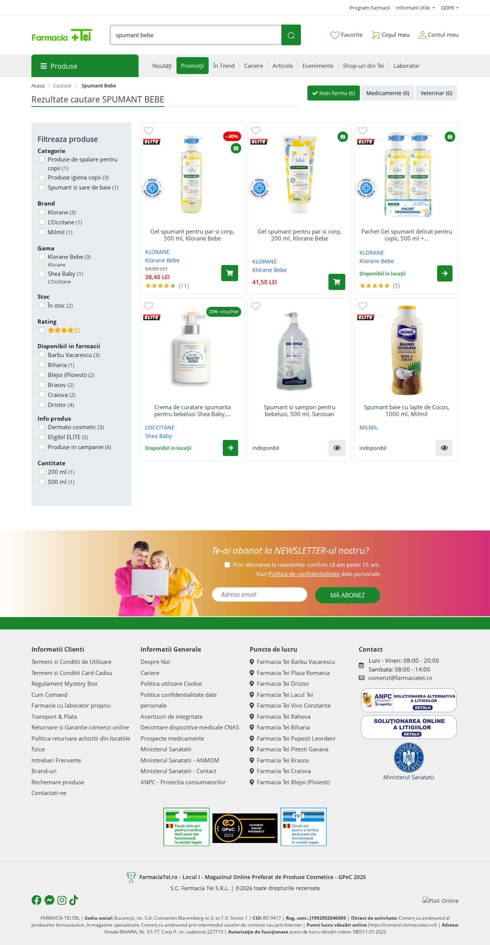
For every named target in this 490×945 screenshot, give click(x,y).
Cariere (149, 673)
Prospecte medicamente (172, 738)
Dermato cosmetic (76, 427)
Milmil (60, 232)
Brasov (61, 385)
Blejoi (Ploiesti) (71, 375)
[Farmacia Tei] (62, 34)
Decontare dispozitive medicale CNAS (189, 727)
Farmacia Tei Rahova (283, 716)
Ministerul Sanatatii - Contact (178, 771)
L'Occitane (65, 222)
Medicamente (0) (387, 93)
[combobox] (195, 35)
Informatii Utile (413, 7)
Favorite (351, 34)
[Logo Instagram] (61, 900)
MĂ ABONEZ (347, 595)
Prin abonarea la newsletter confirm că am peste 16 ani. (306, 564)
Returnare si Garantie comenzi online (80, 727)
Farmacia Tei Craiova (284, 771)
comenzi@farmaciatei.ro (400, 678)
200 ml (61, 472)
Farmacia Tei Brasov (283, 760)
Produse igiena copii (78, 177)
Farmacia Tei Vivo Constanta (293, 705)
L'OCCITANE (160, 427)
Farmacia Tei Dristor (283, 683)
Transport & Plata (54, 716)
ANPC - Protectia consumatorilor (183, 782)
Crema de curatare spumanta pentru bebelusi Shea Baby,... (192, 410)
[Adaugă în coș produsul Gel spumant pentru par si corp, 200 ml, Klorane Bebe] (336, 282)
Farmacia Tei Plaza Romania (293, 673)
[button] (444, 273)
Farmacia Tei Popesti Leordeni (296, 738)
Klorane (62, 212)
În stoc (60, 305)
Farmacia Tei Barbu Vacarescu (296, 661)
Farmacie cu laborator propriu (71, 705)
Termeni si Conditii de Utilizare (71, 661)
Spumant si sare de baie (83, 187)
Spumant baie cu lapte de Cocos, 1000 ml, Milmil (406, 410)
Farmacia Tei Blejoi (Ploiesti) (293, 782)
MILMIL (368, 427)
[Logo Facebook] (36, 900)
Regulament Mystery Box (64, 683)
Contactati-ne (48, 793)
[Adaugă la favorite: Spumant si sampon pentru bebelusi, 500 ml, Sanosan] (255, 305)
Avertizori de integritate (171, 716)
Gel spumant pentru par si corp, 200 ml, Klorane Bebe (299, 235)
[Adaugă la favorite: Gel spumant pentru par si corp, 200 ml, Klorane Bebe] (255, 130)
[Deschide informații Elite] (152, 141)
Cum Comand (49, 694)
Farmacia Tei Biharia (283, 727)
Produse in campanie (79, 447)
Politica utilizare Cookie (171, 683)
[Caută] (291, 35)
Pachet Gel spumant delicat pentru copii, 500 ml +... (406, 235)
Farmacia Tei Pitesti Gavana (292, 749)
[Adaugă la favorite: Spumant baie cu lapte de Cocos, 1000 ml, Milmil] (362, 305)
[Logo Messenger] (49, 900)
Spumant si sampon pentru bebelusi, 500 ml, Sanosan (299, 410)
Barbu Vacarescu (74, 355)
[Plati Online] (441, 900)
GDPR (448, 7)
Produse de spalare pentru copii (83, 163)
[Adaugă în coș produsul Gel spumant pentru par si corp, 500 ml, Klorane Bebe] (229, 273)
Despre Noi (155, 661)
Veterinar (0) (436, 93)
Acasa (37, 85)
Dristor (61, 404)
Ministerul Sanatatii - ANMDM (179, 760)
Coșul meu (395, 34)
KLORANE (157, 251)
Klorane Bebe (69, 260)
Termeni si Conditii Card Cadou (71, 673)
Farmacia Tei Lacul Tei (285, 694)
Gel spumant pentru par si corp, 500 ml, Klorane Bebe (192, 235)
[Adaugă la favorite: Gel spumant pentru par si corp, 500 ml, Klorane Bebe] (148, 130)
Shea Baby (65, 277)
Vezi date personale (318, 574)
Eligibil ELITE (68, 437)
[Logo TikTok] (73, 900)
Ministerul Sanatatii (165, 749)
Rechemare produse (57, 782)
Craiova (61, 394)
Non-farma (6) (336, 93)
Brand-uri (44, 771)
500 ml (61, 482)
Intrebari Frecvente (56, 760)
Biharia (61, 365)
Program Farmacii (370, 7)
